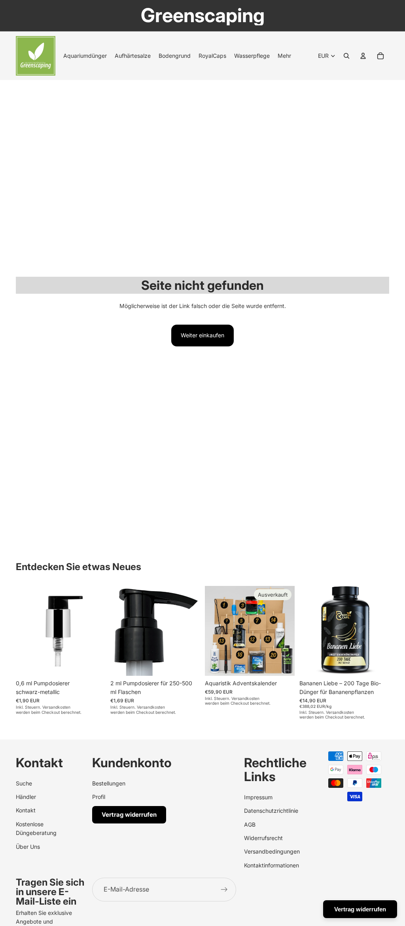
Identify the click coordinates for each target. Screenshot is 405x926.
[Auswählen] (377, 663)
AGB (249, 824)
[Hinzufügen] (93, 663)
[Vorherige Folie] (308, 630)
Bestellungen (108, 783)
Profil (98, 796)
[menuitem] (284, 55)
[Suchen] (346, 56)
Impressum (258, 796)
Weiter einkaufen (202, 335)
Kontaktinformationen (271, 864)
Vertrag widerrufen (129, 814)
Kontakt (26, 810)
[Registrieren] (224, 889)
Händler (26, 796)
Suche (24, 783)
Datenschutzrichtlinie (271, 810)
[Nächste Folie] (380, 630)
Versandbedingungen (272, 851)
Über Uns (28, 846)
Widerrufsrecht (263, 837)
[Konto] (363, 56)
